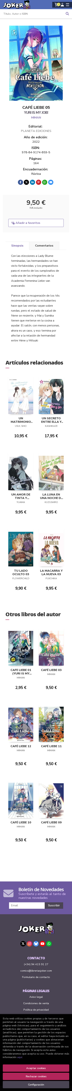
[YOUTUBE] (42, 943)
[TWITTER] (23, 943)
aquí (19, 1057)
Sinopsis (17, 246)
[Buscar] (67, 13)
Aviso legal (36, 997)
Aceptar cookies (36, 1068)
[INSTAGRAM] (29, 943)
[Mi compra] (57, 5)
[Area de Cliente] (62, 5)
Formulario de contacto (36, 977)
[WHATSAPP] (49, 943)
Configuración (36, 1084)
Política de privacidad (36, 1010)
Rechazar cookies (36, 1076)
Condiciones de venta (36, 1003)
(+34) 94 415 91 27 (36, 964)
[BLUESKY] (36, 943)
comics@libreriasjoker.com (36, 970)
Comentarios (44, 246)
